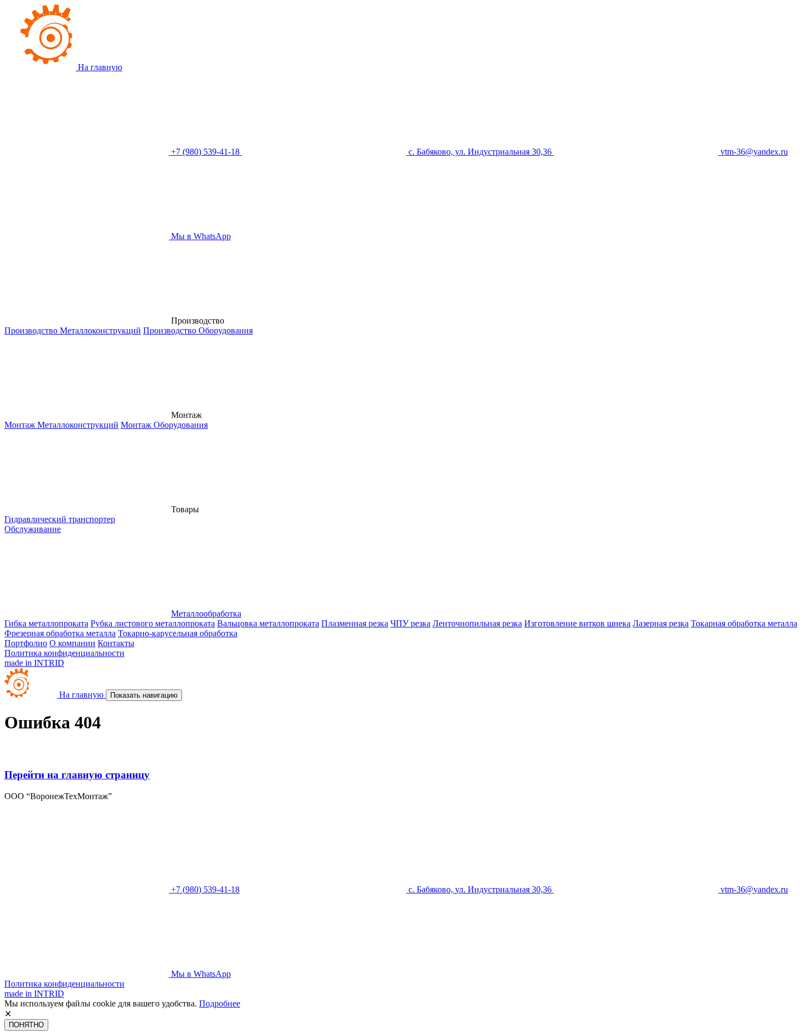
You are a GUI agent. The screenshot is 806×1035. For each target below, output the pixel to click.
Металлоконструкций (72, 330)
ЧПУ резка (410, 623)
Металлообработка (206, 613)
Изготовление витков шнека (577, 623)
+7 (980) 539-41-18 (205, 151)
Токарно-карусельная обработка (177, 633)
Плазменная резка (354, 623)
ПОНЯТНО (26, 1025)
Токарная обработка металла (744, 623)
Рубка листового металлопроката (152, 623)
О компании (72, 643)
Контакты (116, 643)
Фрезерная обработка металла (60, 633)
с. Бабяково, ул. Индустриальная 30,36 (480, 151)
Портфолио (25, 643)
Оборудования (198, 330)
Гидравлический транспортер (59, 519)
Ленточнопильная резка (477, 623)
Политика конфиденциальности (64, 653)
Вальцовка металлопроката (268, 623)
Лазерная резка (661, 623)
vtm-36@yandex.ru (753, 151)
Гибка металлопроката (46, 623)
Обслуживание (32, 529)
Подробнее (219, 1003)
